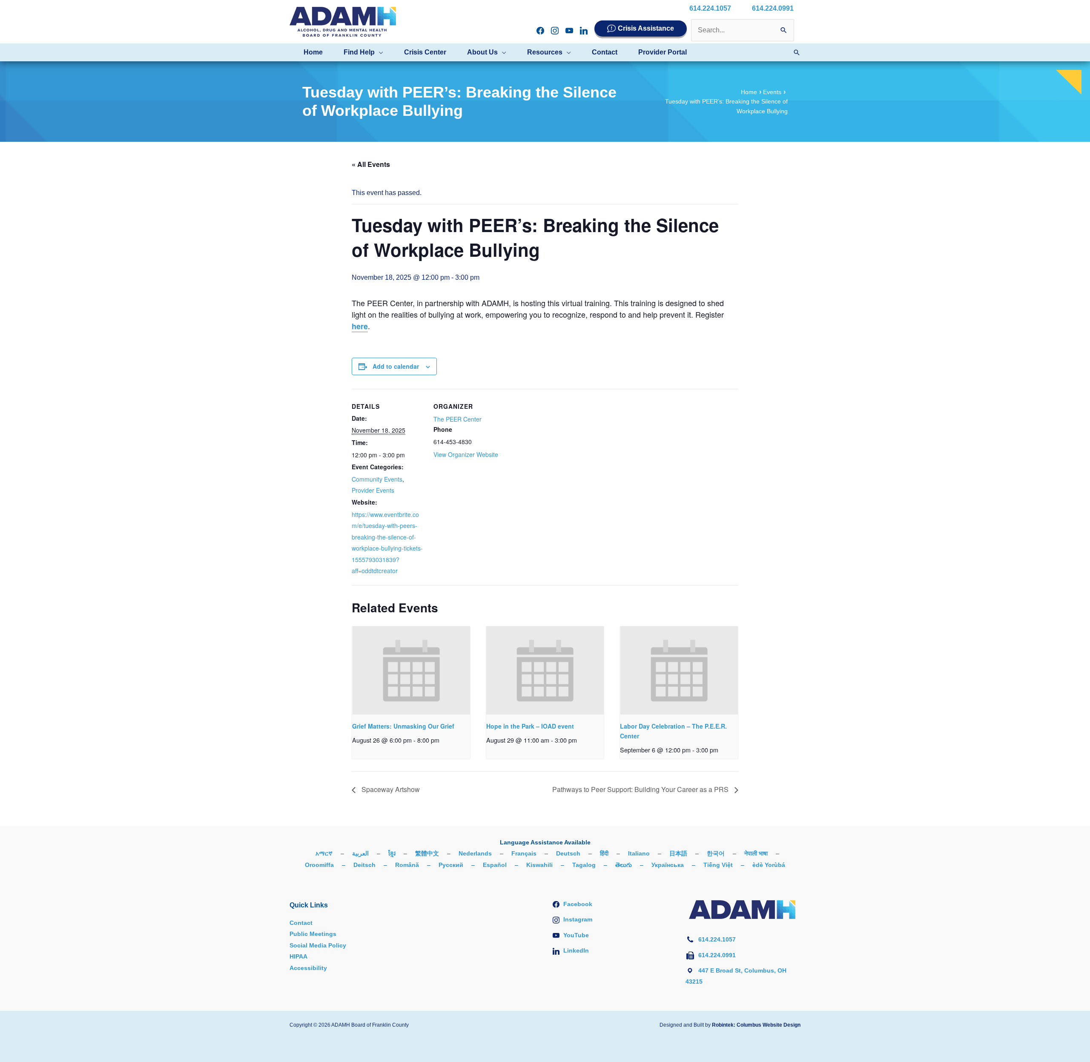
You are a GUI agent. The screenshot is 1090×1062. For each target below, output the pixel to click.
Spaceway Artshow (390, 789)
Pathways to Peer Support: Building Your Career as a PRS (641, 789)
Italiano (639, 853)
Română (407, 864)
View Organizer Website (465, 454)
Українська (667, 864)
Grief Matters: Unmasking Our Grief (403, 726)
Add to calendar (396, 366)
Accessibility (308, 967)
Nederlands (475, 853)
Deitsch (364, 864)
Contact (301, 922)
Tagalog (584, 864)
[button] (379, 52)
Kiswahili (539, 864)
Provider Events (373, 490)
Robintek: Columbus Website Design (756, 1025)
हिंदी (604, 853)
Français (523, 853)
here (360, 326)
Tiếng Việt (718, 864)
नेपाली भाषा (756, 853)
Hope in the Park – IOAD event (530, 726)
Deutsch (568, 853)
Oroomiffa (319, 864)
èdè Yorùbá (768, 864)
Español (495, 864)
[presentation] (411, 670)
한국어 (716, 853)
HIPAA (298, 956)
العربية (360, 853)
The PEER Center (457, 419)
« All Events (371, 164)
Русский (451, 864)
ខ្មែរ (392, 853)
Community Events (377, 479)
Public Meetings (313, 933)
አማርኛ (324, 853)
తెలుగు (623, 864)
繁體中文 (427, 853)
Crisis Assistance (646, 28)
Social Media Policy (318, 945)
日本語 (678, 853)
